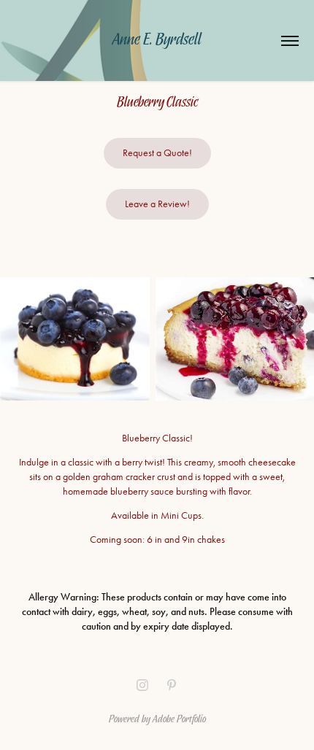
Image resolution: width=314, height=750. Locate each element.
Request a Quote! (157, 153)
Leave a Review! (157, 204)
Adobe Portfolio (179, 718)
